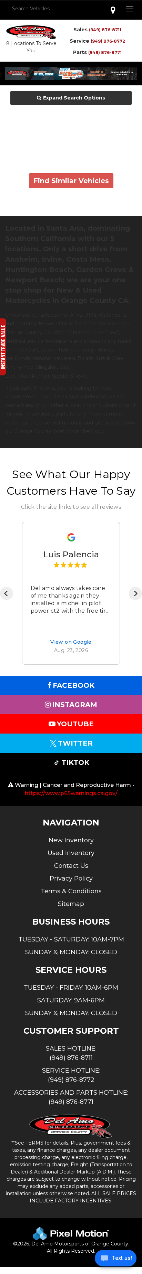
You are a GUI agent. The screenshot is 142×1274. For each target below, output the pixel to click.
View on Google (71, 642)
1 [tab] (71, 78)
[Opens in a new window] (113, 10)
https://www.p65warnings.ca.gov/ (71, 793)
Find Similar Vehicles (71, 181)
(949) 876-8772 (108, 41)
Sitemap (71, 904)
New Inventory (71, 840)
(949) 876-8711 (105, 29)
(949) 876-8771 (105, 52)
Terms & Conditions (71, 891)
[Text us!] (115, 1260)
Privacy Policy (71, 878)
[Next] (135, 593)
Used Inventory (71, 853)
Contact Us (71, 866)
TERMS (34, 1143)
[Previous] (6, 593)
